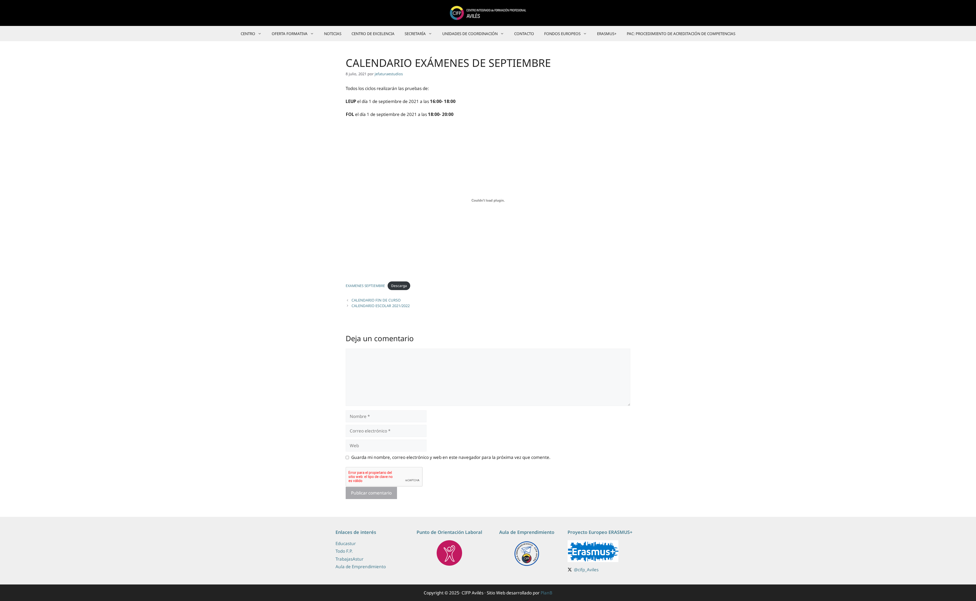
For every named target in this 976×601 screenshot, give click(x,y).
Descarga (399, 285)
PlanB (546, 593)
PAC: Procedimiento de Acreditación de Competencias (681, 33)
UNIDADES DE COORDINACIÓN (470, 33)
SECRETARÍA (415, 33)
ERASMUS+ (607, 33)
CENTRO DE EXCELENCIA (373, 33)
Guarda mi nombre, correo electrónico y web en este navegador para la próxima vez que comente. (451, 457)
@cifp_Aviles (586, 570)
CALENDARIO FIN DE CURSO (376, 300)
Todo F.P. (344, 551)
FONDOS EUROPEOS (562, 33)
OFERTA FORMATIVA (290, 33)
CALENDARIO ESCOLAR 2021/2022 (381, 305)
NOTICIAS (332, 33)
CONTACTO (524, 33)
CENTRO (248, 33)
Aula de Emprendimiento (361, 566)
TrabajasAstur (349, 559)
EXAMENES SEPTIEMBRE (365, 285)
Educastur (346, 543)
